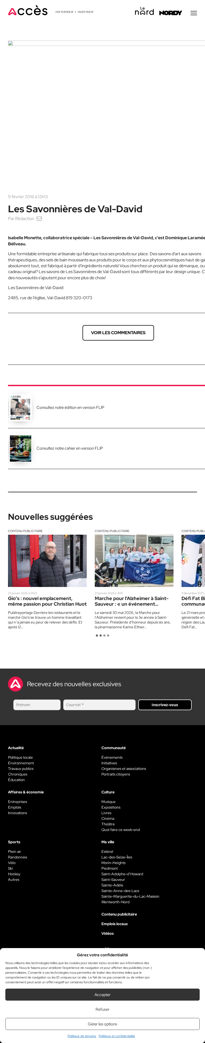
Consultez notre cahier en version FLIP (70, 448)
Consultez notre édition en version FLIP (70, 407)
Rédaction (24, 218)
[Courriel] (39, 218)
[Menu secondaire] (194, 13)
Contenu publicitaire (25, 531)
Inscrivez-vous (165, 704)
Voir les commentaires (118, 332)
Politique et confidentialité (117, 1036)
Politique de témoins (82, 1036)
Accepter (102, 994)
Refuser (102, 1009)
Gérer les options (102, 1024)
